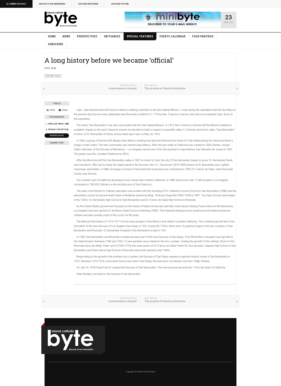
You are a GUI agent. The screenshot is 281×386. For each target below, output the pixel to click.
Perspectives (87, 36)
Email (65, 110)
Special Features (140, 36)
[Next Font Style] (67, 129)
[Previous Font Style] (46, 129)
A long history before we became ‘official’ (109, 60)
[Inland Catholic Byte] (61, 19)
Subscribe (55, 44)
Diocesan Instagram (88, 4)
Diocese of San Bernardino (52, 4)
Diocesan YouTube (120, 4)
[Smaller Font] (46, 124)
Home (52, 36)
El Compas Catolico (16, 4)
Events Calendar (173, 36)
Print (52, 110)
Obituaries (112, 36)
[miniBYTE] (173, 19)
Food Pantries (203, 36)
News (66, 36)
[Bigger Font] (67, 124)
